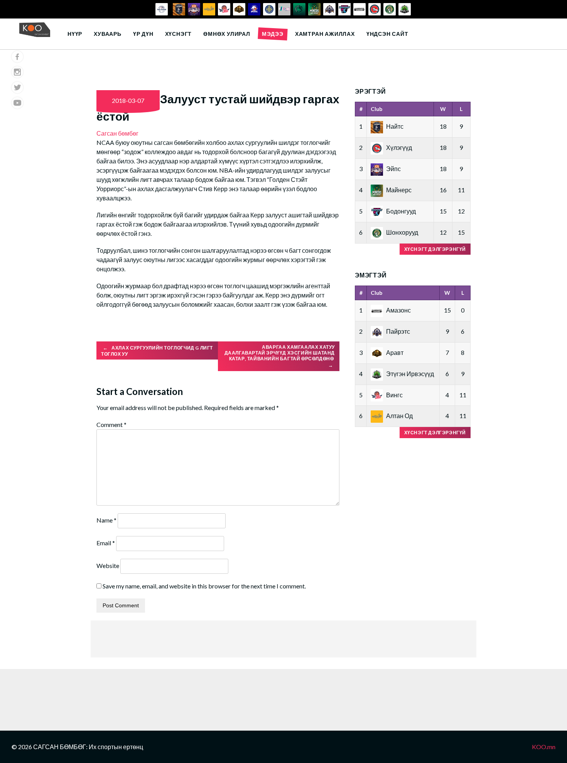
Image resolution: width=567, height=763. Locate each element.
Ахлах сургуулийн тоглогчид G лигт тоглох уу (157, 351)
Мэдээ (273, 33)
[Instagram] (17, 72)
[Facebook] (17, 56)
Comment (111, 424)
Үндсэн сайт (387, 33)
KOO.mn (543, 746)
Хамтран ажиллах (325, 33)
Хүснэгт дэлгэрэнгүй (435, 249)
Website (107, 565)
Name (106, 520)
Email (105, 542)
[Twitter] (17, 87)
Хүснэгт (178, 33)
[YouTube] (17, 103)
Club (376, 109)
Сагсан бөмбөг (117, 133)
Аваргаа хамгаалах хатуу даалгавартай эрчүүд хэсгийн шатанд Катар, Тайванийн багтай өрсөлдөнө (279, 356)
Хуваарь (108, 33)
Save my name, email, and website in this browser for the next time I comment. (204, 586)
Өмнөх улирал (226, 33)
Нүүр (75, 33)
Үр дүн (143, 33)
